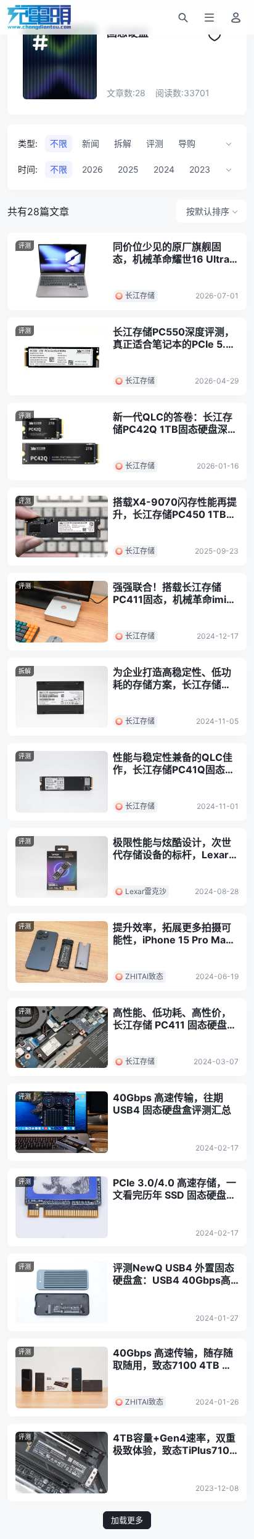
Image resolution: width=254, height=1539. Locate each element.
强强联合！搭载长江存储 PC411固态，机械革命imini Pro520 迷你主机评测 (174, 593)
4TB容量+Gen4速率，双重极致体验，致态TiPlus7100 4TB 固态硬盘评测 (174, 1444)
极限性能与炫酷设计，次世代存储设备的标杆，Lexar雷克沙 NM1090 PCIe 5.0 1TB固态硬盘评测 (176, 848)
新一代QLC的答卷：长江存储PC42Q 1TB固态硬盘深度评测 (175, 423)
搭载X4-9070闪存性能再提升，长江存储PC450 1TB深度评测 (175, 508)
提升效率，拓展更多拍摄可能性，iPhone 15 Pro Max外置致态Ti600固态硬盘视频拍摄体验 (172, 933)
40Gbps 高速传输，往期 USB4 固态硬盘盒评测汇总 (172, 1103)
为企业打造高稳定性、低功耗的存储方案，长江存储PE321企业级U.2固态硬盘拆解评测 (175, 678)
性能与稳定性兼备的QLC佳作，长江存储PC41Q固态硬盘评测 (174, 763)
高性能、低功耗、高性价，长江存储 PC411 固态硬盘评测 (175, 1018)
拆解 (24, 671)
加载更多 (127, 1520)
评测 (24, 245)
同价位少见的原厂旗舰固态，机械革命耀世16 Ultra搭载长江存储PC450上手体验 (174, 252)
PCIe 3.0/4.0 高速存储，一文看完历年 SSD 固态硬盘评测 (174, 1188)
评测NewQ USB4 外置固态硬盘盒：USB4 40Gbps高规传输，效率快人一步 (173, 1274)
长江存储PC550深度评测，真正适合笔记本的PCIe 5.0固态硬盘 (173, 338)
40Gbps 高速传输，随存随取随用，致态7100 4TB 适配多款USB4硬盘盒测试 (173, 1359)
